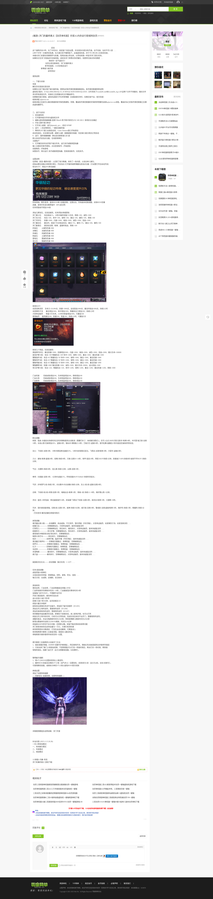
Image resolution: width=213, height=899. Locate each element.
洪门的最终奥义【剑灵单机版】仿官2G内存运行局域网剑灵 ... (80, 28)
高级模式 (140, 847)
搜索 (130, 9)
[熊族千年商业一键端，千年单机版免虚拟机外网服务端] (176, 84)
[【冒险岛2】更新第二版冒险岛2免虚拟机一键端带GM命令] (167, 75)
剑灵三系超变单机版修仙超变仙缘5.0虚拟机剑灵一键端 (113, 793)
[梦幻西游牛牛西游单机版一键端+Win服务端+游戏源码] (167, 84)
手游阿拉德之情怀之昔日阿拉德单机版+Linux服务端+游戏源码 (169, 146)
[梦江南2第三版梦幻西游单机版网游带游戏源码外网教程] (158, 84)
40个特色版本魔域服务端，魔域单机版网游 (169, 236)
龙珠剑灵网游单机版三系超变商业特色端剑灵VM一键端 (113, 797)
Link (63, 847)
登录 (94, 856)
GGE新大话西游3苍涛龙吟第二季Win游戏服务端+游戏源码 (169, 115)
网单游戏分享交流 (40, 28)
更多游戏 (177, 97)
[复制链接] (100, 36)
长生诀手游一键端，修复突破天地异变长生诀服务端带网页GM (169, 211)
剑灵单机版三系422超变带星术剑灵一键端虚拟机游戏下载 (114, 785)
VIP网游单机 (78, 20)
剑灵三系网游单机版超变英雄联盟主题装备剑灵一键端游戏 (55, 785)
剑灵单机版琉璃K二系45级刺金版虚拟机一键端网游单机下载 (56, 797)
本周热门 (66, 2)
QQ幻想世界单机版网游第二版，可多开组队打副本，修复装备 (169, 159)
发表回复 (54, 865)
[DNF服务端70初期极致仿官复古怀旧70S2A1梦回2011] (158, 75)
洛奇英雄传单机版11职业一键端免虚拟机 (169, 205)
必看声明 (114, 883)
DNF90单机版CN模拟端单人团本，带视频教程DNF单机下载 (169, 108)
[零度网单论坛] (40, 13)
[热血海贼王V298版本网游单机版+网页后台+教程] (176, 75)
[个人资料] (167, 39)
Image (60, 847)
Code (71, 847)
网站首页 (34, 20)
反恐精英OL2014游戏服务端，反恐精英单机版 (169, 217)
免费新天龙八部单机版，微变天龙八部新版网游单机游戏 (169, 186)
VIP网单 (76, 883)
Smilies (75, 847)
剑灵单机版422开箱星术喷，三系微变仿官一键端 (110, 789)
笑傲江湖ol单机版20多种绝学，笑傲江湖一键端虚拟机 (169, 192)
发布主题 (38, 836)
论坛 (46, 20)
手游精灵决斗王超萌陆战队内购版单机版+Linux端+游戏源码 (169, 121)
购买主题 (142, 769)
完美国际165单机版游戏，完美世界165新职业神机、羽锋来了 (169, 198)
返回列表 (143, 836)
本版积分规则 (140, 865)
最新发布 (49, 2)
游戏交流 (94, 20)
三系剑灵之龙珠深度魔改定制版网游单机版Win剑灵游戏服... (56, 793)
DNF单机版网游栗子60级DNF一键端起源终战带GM (169, 152)
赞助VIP (121, 20)
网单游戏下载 (60, 20)
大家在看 (58, 2)
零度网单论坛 (31, 28)
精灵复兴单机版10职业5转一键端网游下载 (169, 140)
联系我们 (127, 883)
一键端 (144, 13)
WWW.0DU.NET (38, 2)
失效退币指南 (168, 2)
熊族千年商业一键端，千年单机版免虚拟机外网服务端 (169, 134)
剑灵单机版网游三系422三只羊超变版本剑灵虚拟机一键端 (55, 789)
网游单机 (138, 13)
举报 (144, 819)
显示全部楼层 (61, 41)
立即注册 (99, 856)
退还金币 (88, 883)
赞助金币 (108, 20)
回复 (37, 820)
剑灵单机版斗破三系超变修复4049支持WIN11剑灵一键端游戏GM (57, 802)
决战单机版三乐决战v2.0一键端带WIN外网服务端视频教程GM (169, 102)
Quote (67, 847)
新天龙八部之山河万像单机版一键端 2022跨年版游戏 (169, 224)
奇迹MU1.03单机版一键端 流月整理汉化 (169, 230)
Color (56, 847)
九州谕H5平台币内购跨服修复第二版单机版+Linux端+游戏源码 (169, 127)
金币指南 (101, 883)
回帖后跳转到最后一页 (68, 865)
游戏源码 (150, 13)
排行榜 (134, 20)
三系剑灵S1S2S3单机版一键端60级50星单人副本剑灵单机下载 (115, 802)
